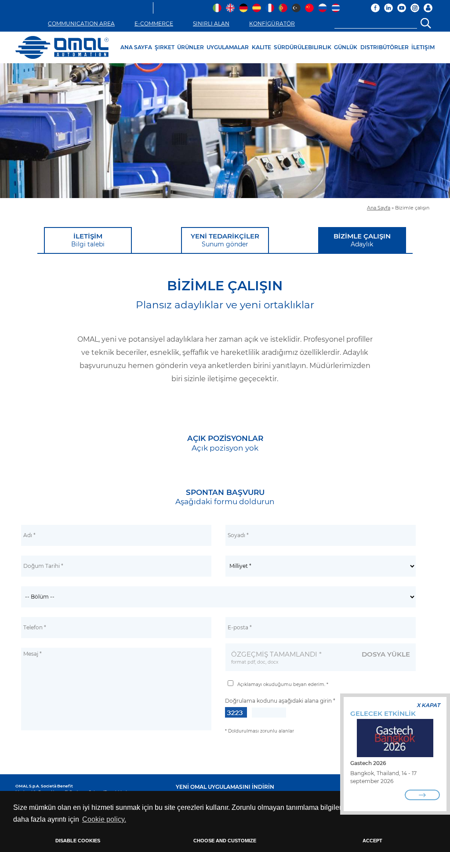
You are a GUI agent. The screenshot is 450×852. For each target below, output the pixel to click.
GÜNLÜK (345, 47)
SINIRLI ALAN (211, 23)
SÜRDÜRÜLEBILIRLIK (302, 47)
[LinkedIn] (388, 8)
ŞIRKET (164, 47)
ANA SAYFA (136, 47)
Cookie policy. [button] (104, 819)
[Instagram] (414, 8)
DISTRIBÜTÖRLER (384, 47)
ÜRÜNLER (190, 47)
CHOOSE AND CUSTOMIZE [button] (224, 840)
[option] (225, 130)
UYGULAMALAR (228, 47)
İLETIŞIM (423, 47)
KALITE (261, 47)
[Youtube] (401, 8)
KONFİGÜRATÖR (272, 23)
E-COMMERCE (153, 23)
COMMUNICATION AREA (81, 23)
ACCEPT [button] (372, 840)
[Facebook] (375, 8)
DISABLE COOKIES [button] (77, 840)
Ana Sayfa (378, 208)
